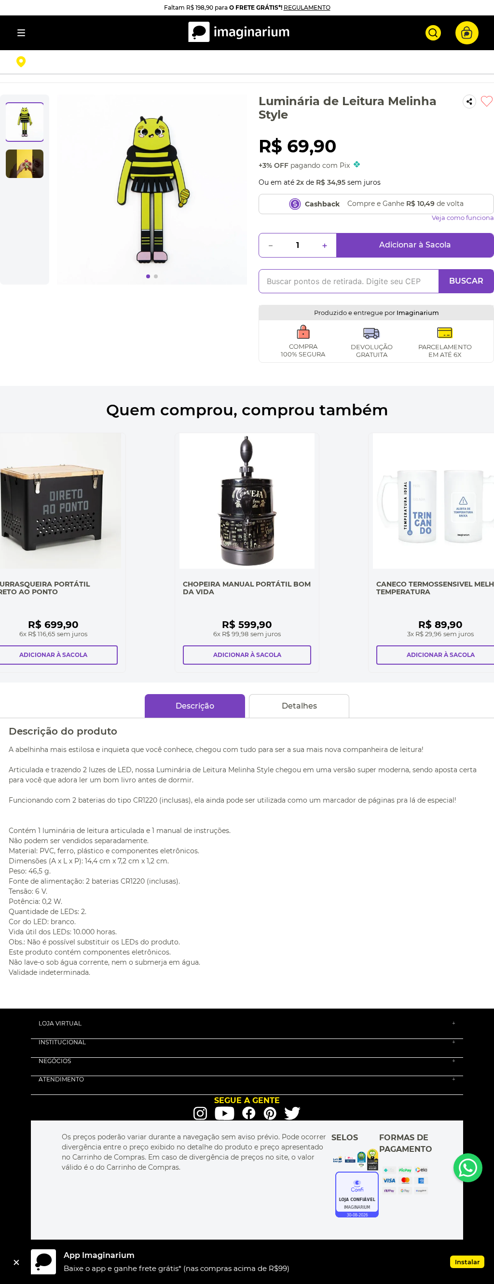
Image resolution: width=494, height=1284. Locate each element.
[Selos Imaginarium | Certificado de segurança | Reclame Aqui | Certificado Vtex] (355, 1159)
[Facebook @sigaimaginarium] (249, 1113)
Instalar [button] (467, 1262)
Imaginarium (418, 312)
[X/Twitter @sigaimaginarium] (292, 1113)
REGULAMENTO (307, 7)
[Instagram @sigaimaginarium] (200, 1113)
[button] (94, 62)
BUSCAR (466, 281)
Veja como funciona (463, 217)
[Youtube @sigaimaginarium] (224, 1113)
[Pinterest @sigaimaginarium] (269, 1113)
